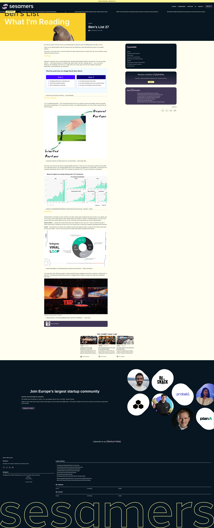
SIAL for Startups (27, 475)
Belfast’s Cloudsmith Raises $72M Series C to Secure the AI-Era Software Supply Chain (74, 478)
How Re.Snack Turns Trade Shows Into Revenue (66, 472)
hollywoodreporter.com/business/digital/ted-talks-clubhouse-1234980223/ (64, 317)
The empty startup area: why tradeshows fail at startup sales (148, 96)
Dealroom (85, 209)
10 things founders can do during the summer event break (148, 97)
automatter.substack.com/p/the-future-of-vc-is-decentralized (61, 161)
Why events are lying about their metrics (145, 100)
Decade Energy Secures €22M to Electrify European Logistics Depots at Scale (39, 11)
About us (22, 475)
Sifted (90, 209)
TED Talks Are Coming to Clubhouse (134, 64)
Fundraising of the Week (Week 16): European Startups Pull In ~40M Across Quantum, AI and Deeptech (184, 11)
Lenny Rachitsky (69, 95)
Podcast (12, 475)
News (9, 475)
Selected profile (55, 47)
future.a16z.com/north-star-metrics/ (55, 95)
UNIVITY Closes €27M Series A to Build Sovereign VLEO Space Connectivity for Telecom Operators (85, 11)
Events (57, 488)
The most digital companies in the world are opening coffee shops (150, 94)
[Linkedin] (4, 467)
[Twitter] (10, 467)
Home (4, 457)
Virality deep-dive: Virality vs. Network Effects (136, 62)
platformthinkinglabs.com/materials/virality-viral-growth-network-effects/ (63, 268)
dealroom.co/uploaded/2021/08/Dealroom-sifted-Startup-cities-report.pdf (64, 209)
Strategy (128, 51)
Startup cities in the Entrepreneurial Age (135, 58)
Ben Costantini (93, 30)
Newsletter (17, 475)
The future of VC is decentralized (133, 57)
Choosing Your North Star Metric (133, 53)
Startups (90, 23)
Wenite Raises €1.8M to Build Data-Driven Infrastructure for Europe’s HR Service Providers (134, 11)
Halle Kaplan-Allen (81, 161)
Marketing (129, 60)
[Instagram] (7, 467)
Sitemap (28, 476)
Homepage (5, 475)
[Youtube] (13, 467)
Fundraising (89, 488)
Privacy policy (28, 477)
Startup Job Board (36, 475)
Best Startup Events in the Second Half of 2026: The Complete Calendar (151, 101)
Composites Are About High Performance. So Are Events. (148, 93)
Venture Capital (130, 55)
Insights (120, 488)
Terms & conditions (28, 478)
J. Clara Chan (87, 317)
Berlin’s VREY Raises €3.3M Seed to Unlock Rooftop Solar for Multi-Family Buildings (74, 480)
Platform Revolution (87, 268)
